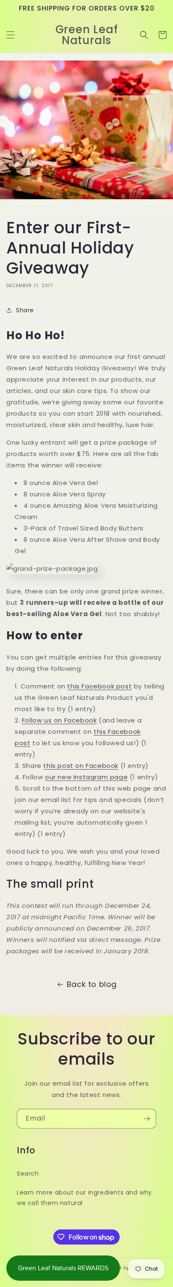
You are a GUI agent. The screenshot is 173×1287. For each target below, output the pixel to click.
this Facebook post (99, 686)
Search (28, 1173)
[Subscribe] (146, 1119)
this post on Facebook (80, 765)
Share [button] (25, 310)
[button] (10, 35)
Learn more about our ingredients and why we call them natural (84, 1197)
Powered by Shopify (125, 1267)
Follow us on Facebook (59, 720)
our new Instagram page (86, 777)
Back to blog (92, 984)
